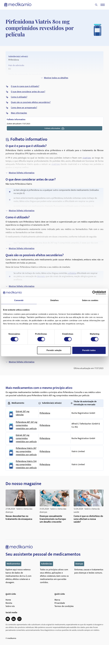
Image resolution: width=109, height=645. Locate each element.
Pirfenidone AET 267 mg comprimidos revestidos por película (26, 425)
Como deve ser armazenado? (24, 107)
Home (8, 600)
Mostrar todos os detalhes (56, 78)
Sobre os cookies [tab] (90, 300)
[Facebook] (8, 619)
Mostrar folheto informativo (21, 173)
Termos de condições (64, 606)
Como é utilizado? (19, 97)
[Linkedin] (13, 619)
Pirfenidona (45, 413)
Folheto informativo (52, 128)
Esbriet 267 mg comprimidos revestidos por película (26, 438)
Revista (9, 603)
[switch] (41, 339)
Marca (57, 600)
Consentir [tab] (19, 300)
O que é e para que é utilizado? (25, 86)
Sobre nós (10, 606)
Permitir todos (89, 350)
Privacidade (59, 603)
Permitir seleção (54, 350)
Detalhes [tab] (54, 300)
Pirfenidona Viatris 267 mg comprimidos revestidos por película (26, 451)
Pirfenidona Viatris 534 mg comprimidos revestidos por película (26, 464)
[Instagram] (19, 619)
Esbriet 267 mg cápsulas (22, 413)
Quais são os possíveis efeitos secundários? (31, 102)
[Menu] (102, 4)
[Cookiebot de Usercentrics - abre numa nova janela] (94, 293)
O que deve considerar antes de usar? (28, 91)
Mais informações (19, 113)
